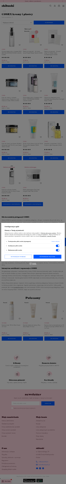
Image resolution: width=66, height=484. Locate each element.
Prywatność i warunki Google (48, 236)
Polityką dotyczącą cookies (48, 233)
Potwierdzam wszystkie (47, 256)
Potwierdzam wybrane (18, 256)
